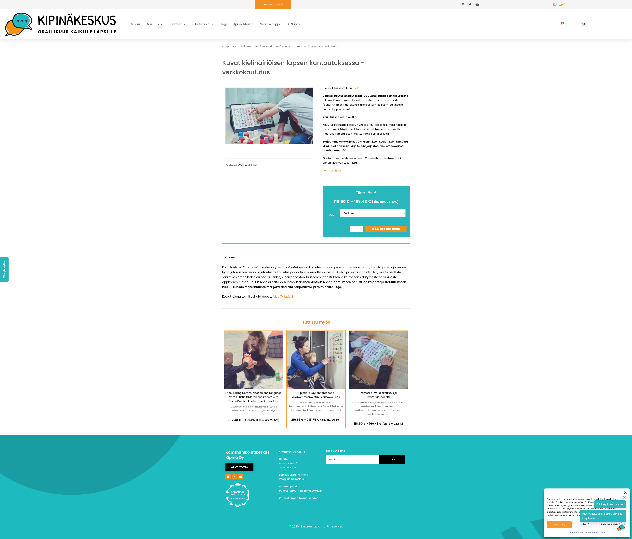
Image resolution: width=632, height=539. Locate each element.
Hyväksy (559, 524)
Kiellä (585, 524)
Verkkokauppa (270, 24)
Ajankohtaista (243, 24)
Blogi (223, 24)
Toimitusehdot (332, 170)
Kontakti (559, 4)
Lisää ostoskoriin (385, 229)
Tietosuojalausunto (594, 532)
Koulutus (152, 24)
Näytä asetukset (613, 524)
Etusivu (135, 24)
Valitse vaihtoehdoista (253, 423)
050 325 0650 (287, 475)
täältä (356, 88)
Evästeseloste (575, 532)
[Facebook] (228, 476)
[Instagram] (234, 476)
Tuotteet (175, 24)
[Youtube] (240, 476)
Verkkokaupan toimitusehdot (298, 498)
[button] (625, 492)
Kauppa (227, 46)
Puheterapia (201, 24)
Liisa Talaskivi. (283, 296)
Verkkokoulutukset (247, 46)
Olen (333, 215)
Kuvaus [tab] (230, 257)
